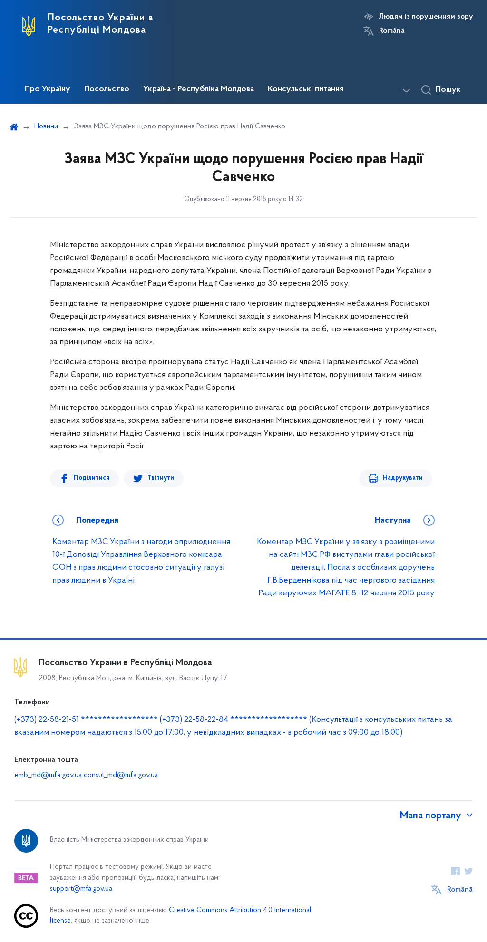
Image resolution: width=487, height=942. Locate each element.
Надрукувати (403, 478)
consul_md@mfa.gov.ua (121, 775)
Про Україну (47, 89)
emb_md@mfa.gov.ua (48, 775)
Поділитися (91, 478)
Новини (46, 126)
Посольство (106, 89)
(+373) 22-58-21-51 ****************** (86, 720)
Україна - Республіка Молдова (198, 89)
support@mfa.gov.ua (81, 889)
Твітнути (160, 478)
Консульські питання (305, 89)
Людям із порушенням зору (426, 16)
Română (392, 31)
